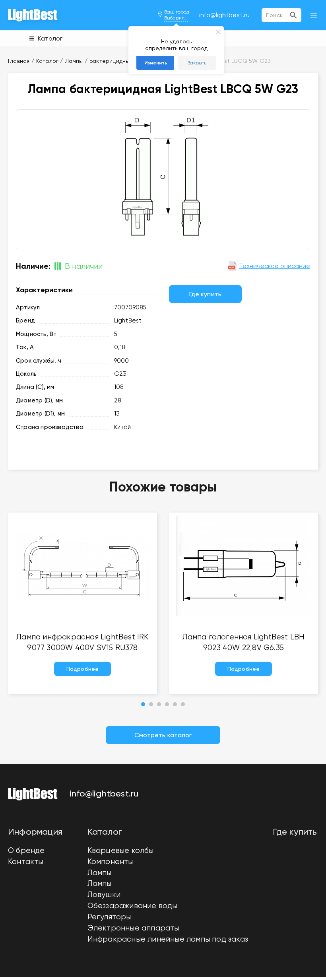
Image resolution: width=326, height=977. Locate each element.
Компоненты (110, 861)
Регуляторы (109, 917)
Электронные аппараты (133, 928)
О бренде (26, 850)
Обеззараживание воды (132, 905)
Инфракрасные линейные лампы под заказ (167, 939)
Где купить (205, 294)
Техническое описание (274, 266)
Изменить (155, 63)
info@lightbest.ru (224, 15)
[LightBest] (33, 15)
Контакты (25, 861)
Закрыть (197, 63)
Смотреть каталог (163, 735)
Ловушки (103, 894)
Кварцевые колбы (120, 850)
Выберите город (176, 18)
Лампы (99, 872)
